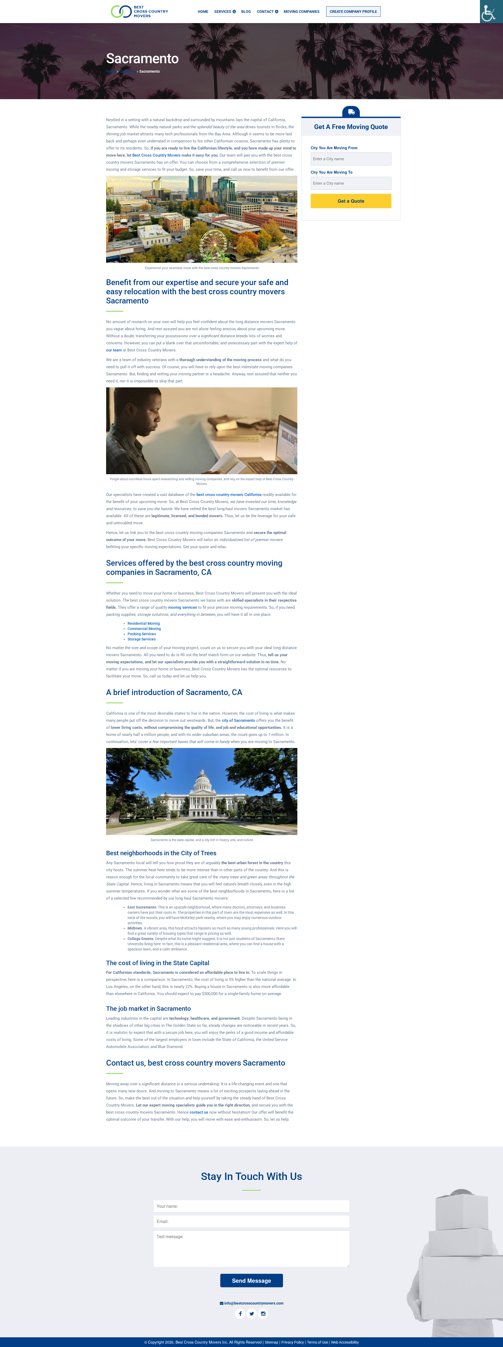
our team (114, 350)
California (127, 71)
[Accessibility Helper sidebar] (491, 11)
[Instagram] (263, 1314)
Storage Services (142, 639)
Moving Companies (302, 11)
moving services (182, 607)
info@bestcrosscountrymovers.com (253, 1303)
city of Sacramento (238, 720)
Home (203, 11)
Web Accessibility (345, 1342)
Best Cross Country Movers (156, 155)
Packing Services (142, 634)
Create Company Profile (353, 11)
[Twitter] (251, 1314)
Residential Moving (144, 623)
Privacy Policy (292, 1342)
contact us (199, 1112)
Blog (246, 11)
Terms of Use (317, 1342)
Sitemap (271, 1342)
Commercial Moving (144, 629)
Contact (265, 11)
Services (222, 11)
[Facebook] (240, 1314)
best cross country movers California (228, 494)
